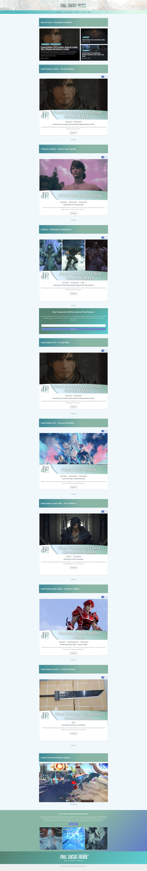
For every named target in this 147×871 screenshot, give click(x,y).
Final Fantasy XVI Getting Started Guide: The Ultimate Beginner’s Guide (59, 48)
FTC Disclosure (71, 860)
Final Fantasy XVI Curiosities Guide (93, 39)
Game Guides (45, 44)
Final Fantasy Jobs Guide (73, 642)
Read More (73, 132)
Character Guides (73, 202)
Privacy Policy (79, 860)
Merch (73, 722)
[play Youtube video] (73, 782)
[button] (62, 12)
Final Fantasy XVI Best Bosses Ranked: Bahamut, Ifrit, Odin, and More (93, 54)
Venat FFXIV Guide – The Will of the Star (73, 478)
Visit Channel (73, 804)
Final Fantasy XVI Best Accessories (73, 559)
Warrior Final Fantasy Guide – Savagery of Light (73, 644)
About (65, 860)
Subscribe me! (73, 329)
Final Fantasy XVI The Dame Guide (74, 205)
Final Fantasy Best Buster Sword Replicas (73, 725)
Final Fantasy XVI (55, 44)
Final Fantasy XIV (82, 476)
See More (73, 139)
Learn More (73, 824)
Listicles (82, 282)
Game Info (68, 556)
